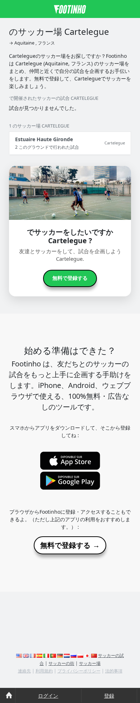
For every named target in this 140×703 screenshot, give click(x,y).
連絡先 (24, 671)
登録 (109, 695)
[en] (19, 655)
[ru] (73, 655)
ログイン (48, 695)
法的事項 (113, 671)
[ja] (87, 655)
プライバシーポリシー (79, 671)
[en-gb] (26, 655)
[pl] (80, 655)
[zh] (94, 655)
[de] (60, 655)
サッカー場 (90, 663)
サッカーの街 (61, 663)
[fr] (33, 655)
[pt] (53, 655)
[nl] (67, 655)
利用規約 (44, 671)
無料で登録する (70, 278)
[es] (39, 655)
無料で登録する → (70, 545)
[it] (46, 655)
